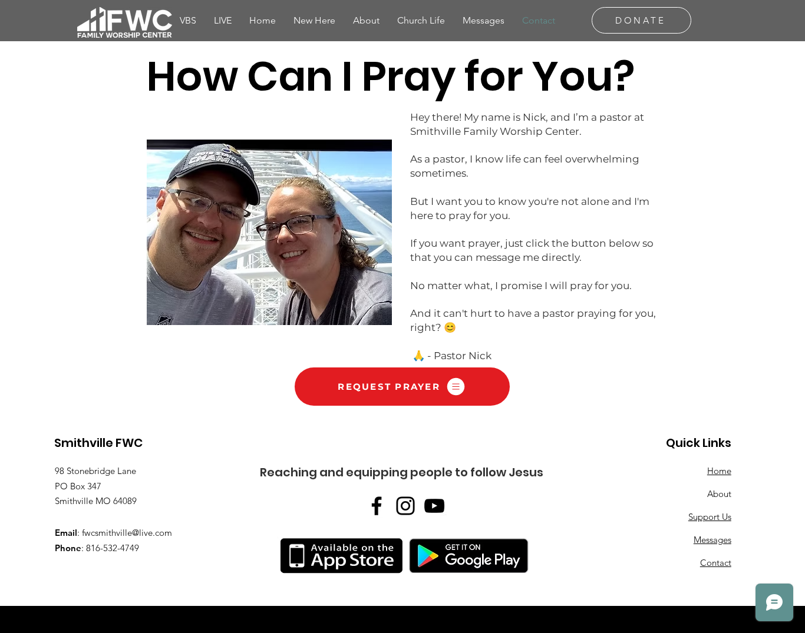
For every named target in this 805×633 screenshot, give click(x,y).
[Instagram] (405, 505)
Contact (715, 562)
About (719, 493)
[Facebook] (376, 505)
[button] (366, 20)
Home (719, 470)
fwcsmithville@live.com (127, 532)
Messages (712, 539)
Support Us (709, 516)
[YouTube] (434, 505)
